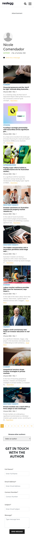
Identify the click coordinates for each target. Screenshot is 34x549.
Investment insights (10, 205)
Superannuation (9, 165)
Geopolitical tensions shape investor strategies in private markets (14, 371)
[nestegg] (7, 3)
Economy (6, 85)
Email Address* (10, 482)
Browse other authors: (17, 434)
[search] (25, 3)
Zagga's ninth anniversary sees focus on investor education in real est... (16, 331)
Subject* (8, 505)
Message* (8, 515)
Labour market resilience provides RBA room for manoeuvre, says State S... (16, 289)
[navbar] (30, 3)
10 (31, 426)
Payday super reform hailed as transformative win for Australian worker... (16, 169)
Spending (6, 125)
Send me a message (12, 58)
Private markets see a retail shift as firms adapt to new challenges (16, 408)
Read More (13, 100)
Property (6, 327)
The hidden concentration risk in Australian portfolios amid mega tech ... (15, 249)
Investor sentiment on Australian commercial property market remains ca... (16, 209)
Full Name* (9, 469)
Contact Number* (11, 492)
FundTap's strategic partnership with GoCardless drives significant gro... (16, 129)
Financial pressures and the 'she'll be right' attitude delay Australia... (16, 88)
